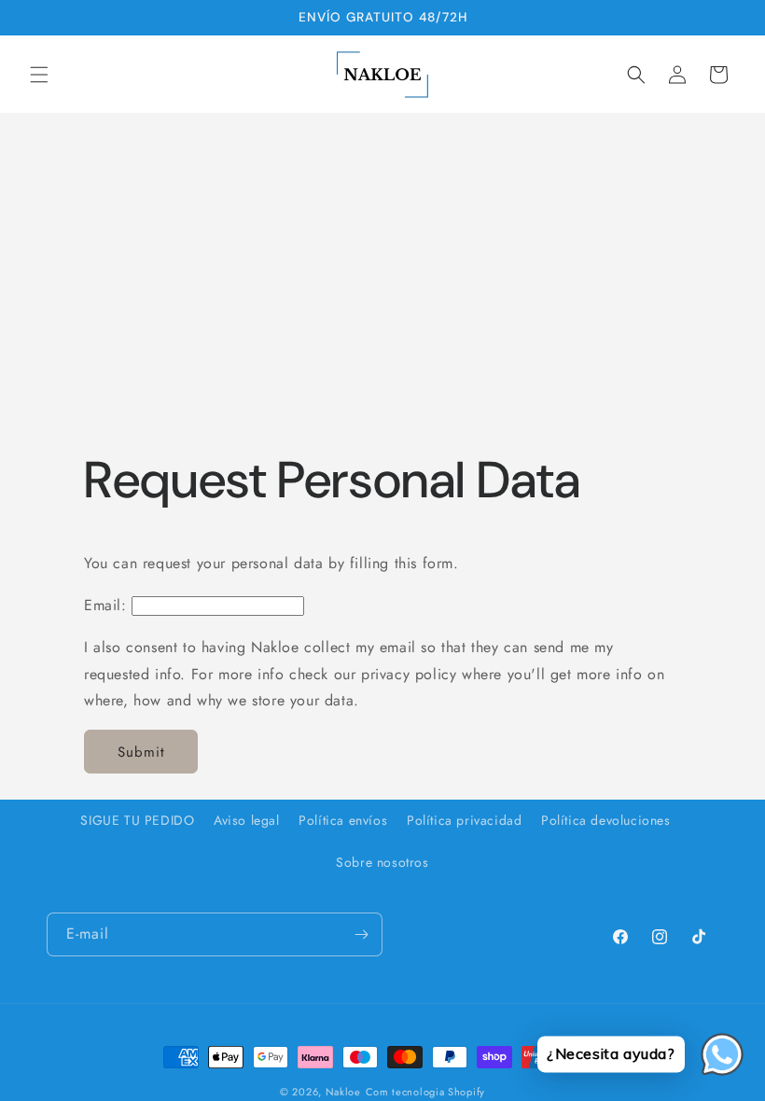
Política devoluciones (606, 820)
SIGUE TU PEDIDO (137, 820)
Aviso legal (247, 820)
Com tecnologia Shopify (425, 1091)
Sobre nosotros (382, 862)
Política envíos (343, 820)
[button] (39, 74)
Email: (105, 605)
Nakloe (343, 1091)
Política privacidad (464, 820)
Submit (141, 752)
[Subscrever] (361, 934)
